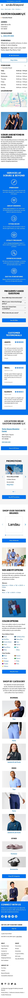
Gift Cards (17, 956)
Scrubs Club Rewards (13, 243)
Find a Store (18, 946)
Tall (16, 585)
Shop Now (10, 484)
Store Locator (8, 9)
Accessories (14, 869)
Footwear (14, 853)
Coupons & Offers (19, 953)
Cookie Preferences (6, 994)
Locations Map (6, 91)
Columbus (18, 9)
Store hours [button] (5, 65)
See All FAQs (14, 320)
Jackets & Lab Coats (14, 762)
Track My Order (5, 946)
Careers (3, 970)
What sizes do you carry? (10, 313)
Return (4, 279)
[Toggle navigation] (2, 4)
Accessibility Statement (7, 975)
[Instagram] (9, 916)
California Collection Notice (16, 992)
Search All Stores (14, 448)
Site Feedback (4, 960)
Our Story (3, 968)
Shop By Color (14, 671)
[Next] (25, 476)
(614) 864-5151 (6, 442)
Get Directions (15, 55)
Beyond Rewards (5, 973)
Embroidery (18, 951)
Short (3, 592)
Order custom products (8, 208)
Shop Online (14, 60)
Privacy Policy (4, 992)
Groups (17, 948)
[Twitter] (12, 916)
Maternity (5, 585)
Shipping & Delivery (6, 957)
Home (2, 9)
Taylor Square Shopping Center (10, 430)
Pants (14, 740)
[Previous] (2, 476)
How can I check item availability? (9, 307)
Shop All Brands (14, 540)
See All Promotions (14, 497)
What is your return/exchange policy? (12, 302)
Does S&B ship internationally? (12, 297)
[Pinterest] (6, 916)
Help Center (4, 948)
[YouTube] (16, 916)
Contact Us (4, 951)
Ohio (13, 9)
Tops (14, 719)
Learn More (19, 936)
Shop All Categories (14, 876)
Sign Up (14, 928)
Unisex (4, 587)
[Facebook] (2, 916)
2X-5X (21, 585)
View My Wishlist (19, 958)
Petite (12, 585)
